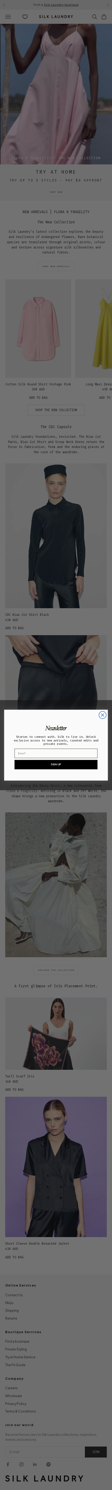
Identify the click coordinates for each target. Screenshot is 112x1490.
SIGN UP (56, 764)
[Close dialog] (102, 715)
